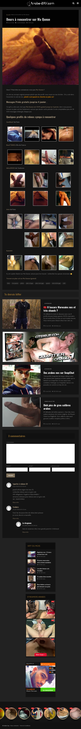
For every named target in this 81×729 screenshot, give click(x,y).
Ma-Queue (39, 90)
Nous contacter (14, 725)
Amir (8, 209)
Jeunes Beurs (48, 303)
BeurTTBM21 (10, 145)
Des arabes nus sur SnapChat (58, 372)
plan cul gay (29, 283)
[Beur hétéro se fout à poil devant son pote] (32, 586)
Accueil (8, 14)
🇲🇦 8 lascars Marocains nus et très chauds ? (59, 309)
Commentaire (10, 442)
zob (64, 283)
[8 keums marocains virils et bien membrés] (32, 562)
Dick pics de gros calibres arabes (57, 407)
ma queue (15, 283)
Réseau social (55, 466)
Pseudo (8, 466)
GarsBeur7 (9, 122)
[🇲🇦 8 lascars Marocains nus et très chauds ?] (21, 314)
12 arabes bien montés (44, 577)
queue (48, 283)
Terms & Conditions (25, 725)
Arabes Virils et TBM (50, 401)
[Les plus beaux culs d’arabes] (32, 570)
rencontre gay (56, 283)
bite (8, 283)
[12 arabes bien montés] (32, 578)
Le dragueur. (27, 523)
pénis (22, 283)
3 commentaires (21, 22)
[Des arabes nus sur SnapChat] (21, 379)
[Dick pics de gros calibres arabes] (21, 412)
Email (31, 466)
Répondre (16, 502)
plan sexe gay (39, 283)
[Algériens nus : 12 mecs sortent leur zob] (32, 554)
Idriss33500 (10, 168)
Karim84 (9, 251)
